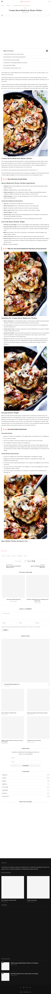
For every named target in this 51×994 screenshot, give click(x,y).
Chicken (8, 5)
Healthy (25, 781)
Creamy (13, 555)
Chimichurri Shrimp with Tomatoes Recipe (37, 712)
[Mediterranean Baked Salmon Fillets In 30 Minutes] (5, 966)
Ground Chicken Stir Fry (13, 599)
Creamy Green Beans (32, 900)
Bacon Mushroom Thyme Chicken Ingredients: (15, 57)
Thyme (25, 555)
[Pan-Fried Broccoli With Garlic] (12, 700)
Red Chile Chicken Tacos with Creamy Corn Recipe (24, 973)
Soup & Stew (25, 796)
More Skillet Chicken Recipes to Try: (12, 68)
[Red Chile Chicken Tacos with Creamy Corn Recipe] (5, 977)
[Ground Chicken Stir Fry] (13, 586)
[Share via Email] (34, 561)
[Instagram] (26, 987)
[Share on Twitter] (28, 561)
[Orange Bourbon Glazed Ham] (38, 727)
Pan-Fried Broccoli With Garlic (8, 712)
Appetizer (25, 775)
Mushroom (19, 555)
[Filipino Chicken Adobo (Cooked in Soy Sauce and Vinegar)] (37, 586)
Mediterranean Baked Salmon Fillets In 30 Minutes (24, 963)
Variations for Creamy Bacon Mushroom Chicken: (15, 62)
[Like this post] (25, 561)
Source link (4, 551)
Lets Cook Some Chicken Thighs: (12, 60)
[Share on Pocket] (32, 561)
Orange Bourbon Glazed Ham (34, 740)
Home (2, 5)
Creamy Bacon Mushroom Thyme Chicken (14, 54)
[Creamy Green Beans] (38, 887)
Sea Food (25, 793)
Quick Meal (25, 790)
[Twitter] (23, 987)
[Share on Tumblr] (31, 561)
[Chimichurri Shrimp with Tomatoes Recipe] (38, 700)
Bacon (3, 555)
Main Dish (25, 784)
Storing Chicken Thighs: (9, 65)
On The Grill (25, 787)
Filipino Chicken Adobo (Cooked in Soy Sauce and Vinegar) (12, 741)
